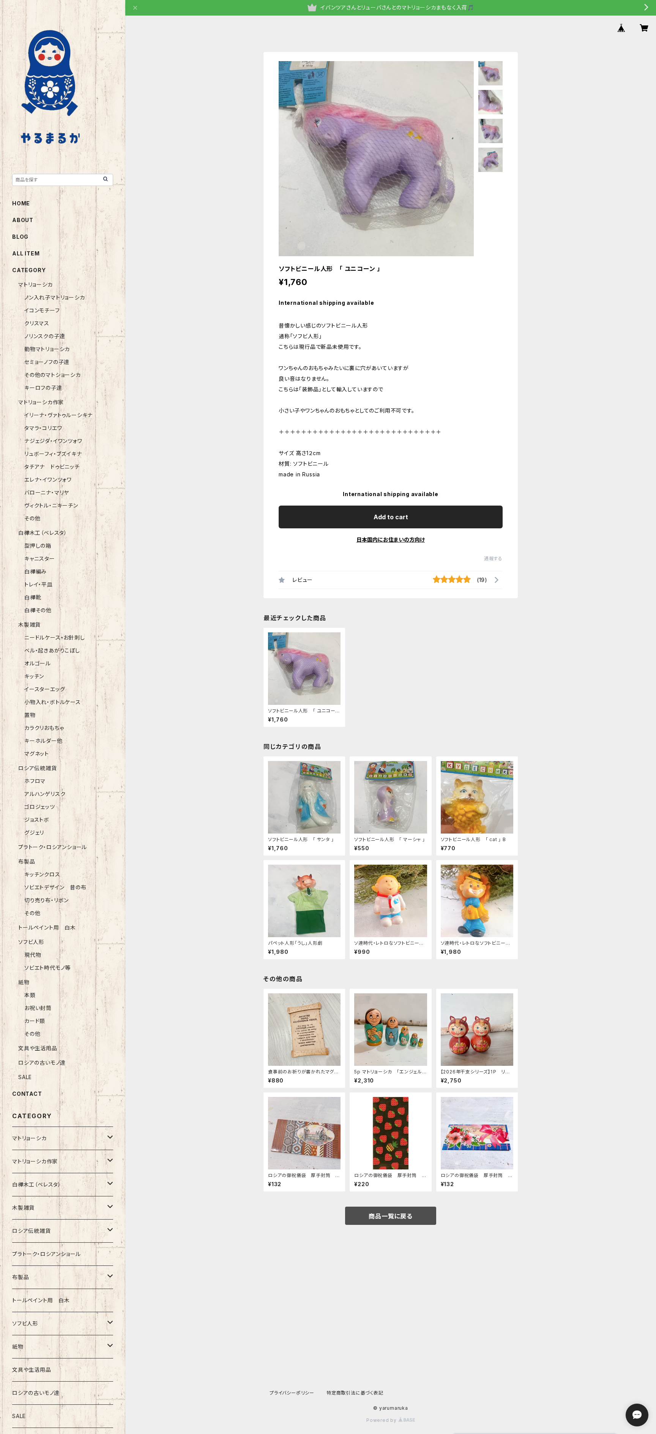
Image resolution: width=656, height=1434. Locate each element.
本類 (30, 995)
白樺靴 (32, 597)
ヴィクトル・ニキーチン (51, 505)
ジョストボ (36, 819)
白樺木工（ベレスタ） (42, 532)
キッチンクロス (42, 874)
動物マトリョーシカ (47, 349)
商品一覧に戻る (391, 1216)
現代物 (32, 955)
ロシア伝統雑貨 (37, 768)
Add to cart (391, 517)
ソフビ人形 (31, 942)
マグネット (36, 753)
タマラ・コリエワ (43, 428)
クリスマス (36, 323)
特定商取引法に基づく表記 (354, 1393)
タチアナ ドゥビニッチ (52, 466)
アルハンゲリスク (44, 794)
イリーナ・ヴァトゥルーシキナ (58, 415)
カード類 (34, 1021)
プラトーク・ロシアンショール (52, 847)
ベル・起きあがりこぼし (52, 650)
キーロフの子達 (43, 388)
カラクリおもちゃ (44, 728)
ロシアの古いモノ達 (42, 1062)
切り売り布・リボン (46, 900)
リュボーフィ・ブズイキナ (53, 454)
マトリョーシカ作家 (41, 402)
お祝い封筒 (38, 1008)
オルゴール (37, 663)
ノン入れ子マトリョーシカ (54, 297)
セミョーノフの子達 (46, 362)
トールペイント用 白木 (47, 927)
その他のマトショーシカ (52, 375)
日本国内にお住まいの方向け (390, 539)
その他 (32, 518)
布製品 (26, 861)
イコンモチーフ (42, 310)
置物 (30, 715)
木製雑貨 (29, 624)
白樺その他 (38, 610)
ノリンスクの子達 (44, 336)
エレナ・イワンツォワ (48, 479)
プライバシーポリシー (292, 1393)
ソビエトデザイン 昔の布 (55, 887)
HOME (21, 203)
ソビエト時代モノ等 (47, 967)
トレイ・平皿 (38, 584)
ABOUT (22, 220)
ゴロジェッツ (39, 807)
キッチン (34, 676)
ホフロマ (35, 781)
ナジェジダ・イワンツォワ (53, 441)
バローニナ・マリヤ (46, 492)
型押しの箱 (37, 545)
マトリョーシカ (35, 284)
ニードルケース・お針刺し (54, 637)
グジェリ (34, 832)
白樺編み (38, 571)
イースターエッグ (44, 689)
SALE (25, 1077)
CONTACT (27, 1093)
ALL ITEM (25, 253)
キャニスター (39, 558)
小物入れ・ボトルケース (52, 702)
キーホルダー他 (43, 740)
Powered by (382, 1420)
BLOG (20, 236)
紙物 (24, 982)
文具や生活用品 (37, 1048)
